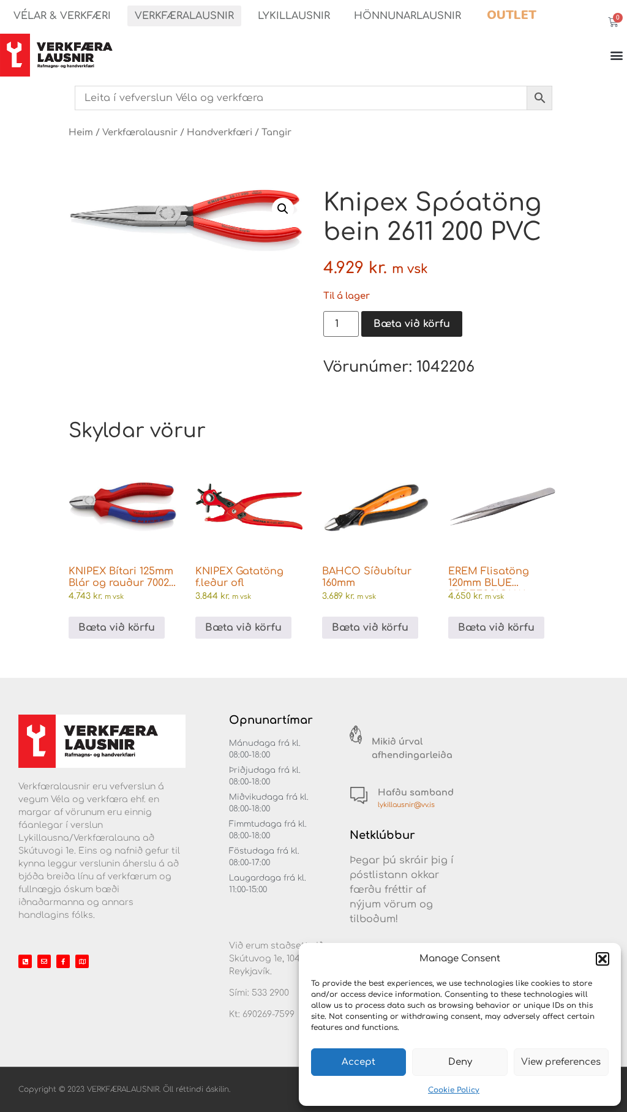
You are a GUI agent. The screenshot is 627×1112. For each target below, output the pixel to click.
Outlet (511, 15)
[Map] (82, 961)
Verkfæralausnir (184, 15)
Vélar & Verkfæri (62, 15)
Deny (460, 1062)
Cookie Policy (453, 1090)
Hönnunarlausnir (407, 15)
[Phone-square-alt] (25, 961)
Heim (81, 132)
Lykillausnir (294, 15)
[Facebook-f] (63, 961)
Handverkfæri (219, 132)
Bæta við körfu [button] (116, 627)
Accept (358, 1062)
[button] (602, 959)
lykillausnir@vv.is (406, 805)
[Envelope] (44, 961)
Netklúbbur (382, 835)
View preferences (561, 1062)
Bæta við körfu (412, 323)
